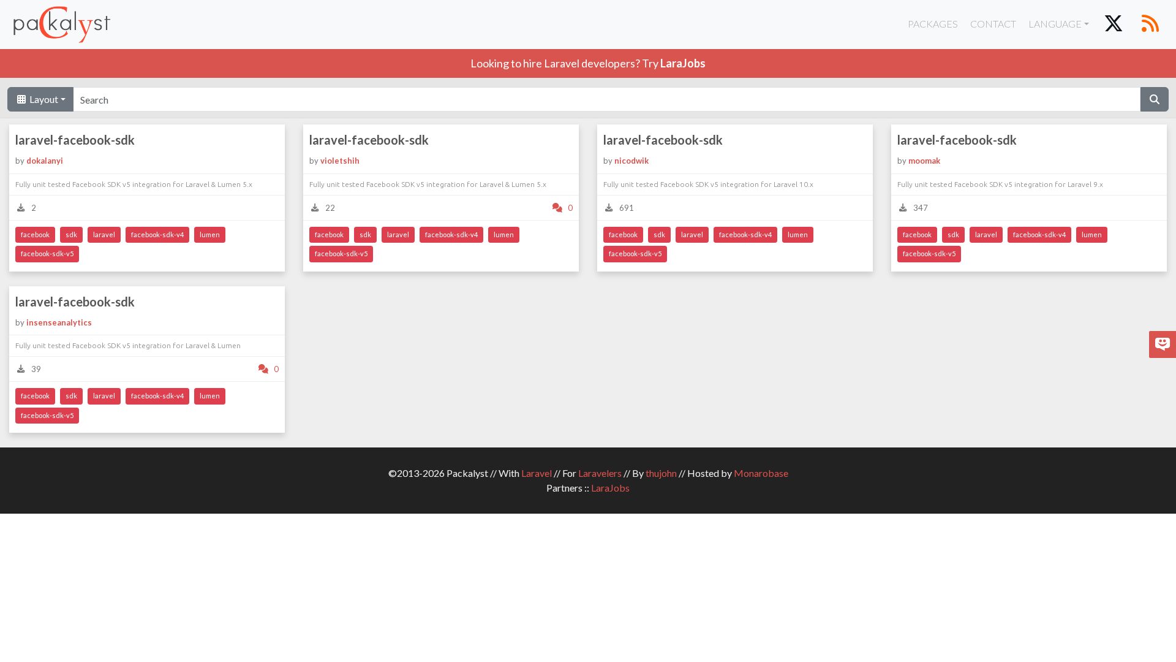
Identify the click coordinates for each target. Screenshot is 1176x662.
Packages (933, 23)
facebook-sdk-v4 (157, 234)
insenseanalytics (59, 322)
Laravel (536, 473)
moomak (924, 161)
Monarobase (761, 473)
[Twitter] (1113, 24)
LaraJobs (610, 487)
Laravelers (600, 473)
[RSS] (1150, 24)
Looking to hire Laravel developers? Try (588, 63)
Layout (43, 99)
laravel (104, 234)
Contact (993, 23)
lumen (210, 234)
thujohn (661, 473)
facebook (35, 234)
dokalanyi (44, 161)
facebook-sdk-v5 (47, 253)
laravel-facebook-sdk (75, 139)
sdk (71, 234)
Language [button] (1055, 23)
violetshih (340, 161)
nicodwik (631, 161)
